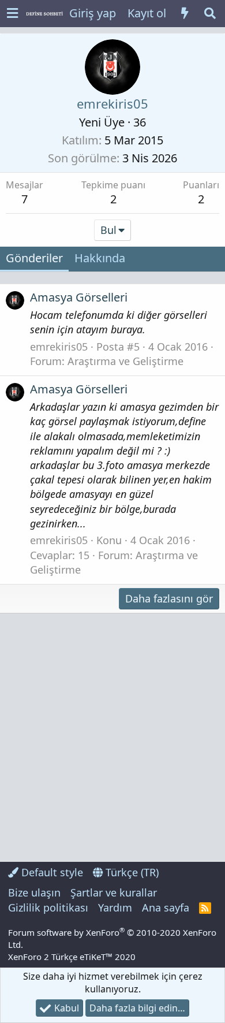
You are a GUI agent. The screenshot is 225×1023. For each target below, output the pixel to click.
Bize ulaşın (34, 892)
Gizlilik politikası (48, 907)
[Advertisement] (112, 737)
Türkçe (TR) (131, 872)
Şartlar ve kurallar (113, 892)
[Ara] (210, 13)
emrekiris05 (59, 347)
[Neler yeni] (184, 13)
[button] (12, 13)
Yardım (115, 907)
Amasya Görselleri (78, 297)
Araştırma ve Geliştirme (125, 361)
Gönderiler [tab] (34, 258)
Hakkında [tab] (99, 258)
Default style (50, 872)
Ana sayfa (165, 907)
